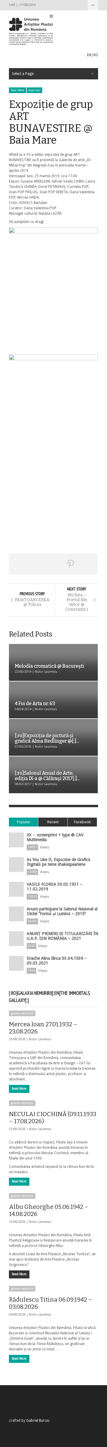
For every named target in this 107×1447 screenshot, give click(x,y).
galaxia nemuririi (22, 1013)
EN (89, 55)
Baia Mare (17, 90)
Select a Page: (93, 5)
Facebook (82, 822)
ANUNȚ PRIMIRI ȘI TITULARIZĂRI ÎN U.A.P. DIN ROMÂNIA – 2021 (62, 936)
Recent (53, 822)
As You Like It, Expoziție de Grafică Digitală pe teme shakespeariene (58, 862)
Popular (23, 822)
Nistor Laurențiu (40, 1039)
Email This (88, 564)
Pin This (71, 564)
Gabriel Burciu (37, 1420)
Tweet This (36, 564)
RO (95, 55)
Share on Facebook (18, 564)
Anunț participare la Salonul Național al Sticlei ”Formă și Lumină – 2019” (62, 911)
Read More (19, 1088)
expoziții (34, 90)
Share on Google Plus (53, 564)
